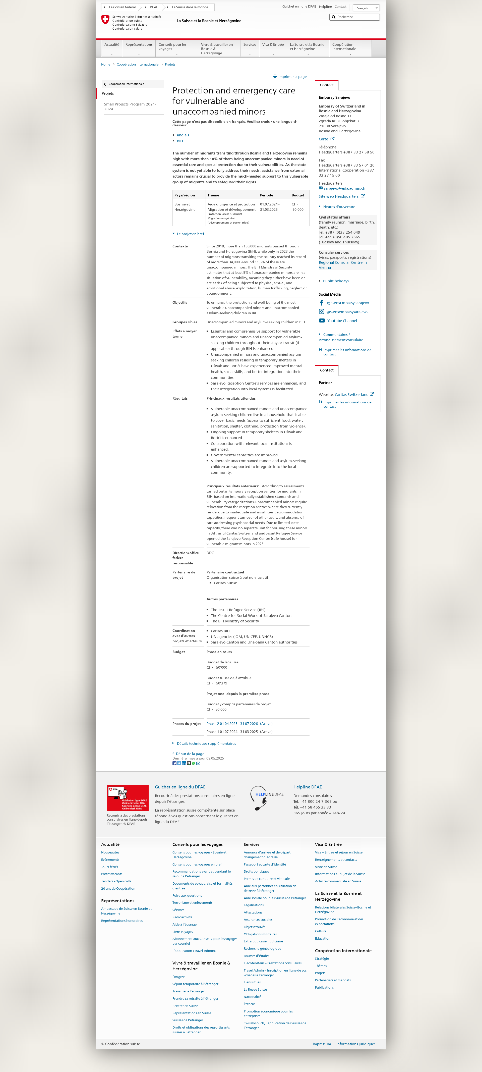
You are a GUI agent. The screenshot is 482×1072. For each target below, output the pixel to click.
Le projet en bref (190, 234)
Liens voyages (182, 932)
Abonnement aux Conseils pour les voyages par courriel (204, 941)
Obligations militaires (260, 934)
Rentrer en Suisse (185, 1006)
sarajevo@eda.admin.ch (344, 188)
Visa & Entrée (273, 44)
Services (250, 44)
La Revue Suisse (255, 989)
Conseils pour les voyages (173, 46)
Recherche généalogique (262, 949)
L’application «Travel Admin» (194, 951)
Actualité (111, 44)
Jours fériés (109, 867)
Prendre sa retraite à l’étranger (195, 998)
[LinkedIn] (184, 763)
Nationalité (252, 997)
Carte (324, 139)
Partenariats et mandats (333, 980)
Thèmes (321, 966)
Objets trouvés (254, 927)
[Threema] (189, 763)
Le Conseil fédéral (122, 7)
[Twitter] (179, 763)
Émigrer (178, 977)
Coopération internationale (344, 46)
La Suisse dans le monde (190, 7)
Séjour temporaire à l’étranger (195, 984)
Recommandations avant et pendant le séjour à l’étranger (201, 874)
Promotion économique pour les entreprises (268, 1013)
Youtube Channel (342, 320)
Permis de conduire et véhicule (267, 879)
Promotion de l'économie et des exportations (339, 922)
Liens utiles (252, 982)
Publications (324, 987)
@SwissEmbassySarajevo (348, 302)
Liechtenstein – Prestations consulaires (273, 963)
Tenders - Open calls (116, 881)
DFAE (154, 7)
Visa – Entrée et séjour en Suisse (339, 852)
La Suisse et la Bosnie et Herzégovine (307, 46)
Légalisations (254, 905)
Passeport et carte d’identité (265, 864)
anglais (183, 135)
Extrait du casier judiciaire (263, 941)
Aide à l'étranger (185, 924)
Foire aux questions (187, 895)
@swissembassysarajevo (347, 311)
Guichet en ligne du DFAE (180, 786)
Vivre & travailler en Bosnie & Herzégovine (217, 48)
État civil (250, 1004)
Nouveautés (110, 852)
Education (322, 938)
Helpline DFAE (307, 786)
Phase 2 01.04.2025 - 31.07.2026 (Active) (240, 724)
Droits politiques (256, 872)
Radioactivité (182, 917)
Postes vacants (111, 874)
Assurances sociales (258, 920)
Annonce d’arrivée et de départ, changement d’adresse (267, 854)
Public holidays (336, 281)
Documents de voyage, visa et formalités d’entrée (202, 886)
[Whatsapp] (194, 763)
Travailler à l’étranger (188, 991)
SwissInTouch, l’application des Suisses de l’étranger (275, 1025)
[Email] (198, 763)
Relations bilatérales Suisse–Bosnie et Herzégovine (343, 909)
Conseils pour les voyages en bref (197, 864)
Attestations (253, 912)
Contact (324, 84)
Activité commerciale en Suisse (338, 881)
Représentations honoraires (122, 921)
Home (105, 64)
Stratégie (322, 958)
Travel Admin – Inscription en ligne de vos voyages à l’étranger (275, 973)
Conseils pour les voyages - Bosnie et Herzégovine (199, 854)
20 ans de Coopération (118, 888)
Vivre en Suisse (326, 867)
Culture (320, 931)
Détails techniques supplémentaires (206, 743)
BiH (180, 140)
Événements (110, 860)
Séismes (178, 910)
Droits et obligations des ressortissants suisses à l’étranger (201, 1030)
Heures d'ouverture (339, 207)
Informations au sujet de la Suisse (340, 874)
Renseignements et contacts (336, 860)
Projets (320, 973)
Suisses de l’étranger (187, 1020)
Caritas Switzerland (352, 394)
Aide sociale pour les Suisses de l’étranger (275, 898)
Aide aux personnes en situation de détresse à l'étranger (270, 888)
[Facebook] (174, 763)
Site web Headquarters (339, 196)
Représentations (139, 44)
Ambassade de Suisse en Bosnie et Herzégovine (126, 911)
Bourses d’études (256, 956)
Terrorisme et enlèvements (192, 903)
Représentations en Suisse (191, 1013)
